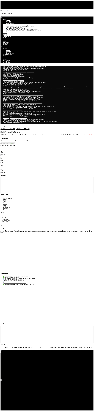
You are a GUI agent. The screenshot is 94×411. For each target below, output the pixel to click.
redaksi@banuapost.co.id (54, 359)
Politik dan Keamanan (80, 231)
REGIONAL (8, 51)
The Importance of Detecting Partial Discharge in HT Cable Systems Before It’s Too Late (23, 95)
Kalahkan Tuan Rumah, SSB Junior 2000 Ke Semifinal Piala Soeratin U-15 (20, 115)
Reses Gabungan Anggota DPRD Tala (12, 73)
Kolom (48, 231)
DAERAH (8, 50)
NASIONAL (8, 22)
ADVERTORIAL (6, 42)
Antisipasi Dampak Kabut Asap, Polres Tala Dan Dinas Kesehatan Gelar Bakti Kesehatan (23, 119)
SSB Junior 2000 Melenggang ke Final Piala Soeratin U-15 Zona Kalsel (19, 107)
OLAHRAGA (6, 58)
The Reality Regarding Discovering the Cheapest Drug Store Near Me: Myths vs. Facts (22, 103)
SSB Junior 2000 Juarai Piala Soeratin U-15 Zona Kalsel (16, 84)
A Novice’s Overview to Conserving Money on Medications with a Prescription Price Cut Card (24, 114)
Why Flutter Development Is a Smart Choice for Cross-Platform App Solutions (20, 101)
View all (5, 31)
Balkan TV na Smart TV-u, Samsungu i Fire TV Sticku (15, 89)
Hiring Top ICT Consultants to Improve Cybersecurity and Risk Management (20, 104)
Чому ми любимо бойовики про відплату (12, 67)
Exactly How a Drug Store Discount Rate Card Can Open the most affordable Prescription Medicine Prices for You (28, 106)
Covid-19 (11, 231)
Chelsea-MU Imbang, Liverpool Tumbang (15, 129)
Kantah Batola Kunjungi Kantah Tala (11, 75)
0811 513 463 (44, 359)
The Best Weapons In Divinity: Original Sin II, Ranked (15, 118)
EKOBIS (5, 57)
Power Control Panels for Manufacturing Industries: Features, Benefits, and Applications (23, 97)
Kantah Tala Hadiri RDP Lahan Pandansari (13, 74)
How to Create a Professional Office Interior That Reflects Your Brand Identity (20, 96)
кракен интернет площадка (9, 112)
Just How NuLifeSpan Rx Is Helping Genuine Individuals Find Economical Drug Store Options (24, 66)
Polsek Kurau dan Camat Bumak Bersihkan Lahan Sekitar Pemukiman (19, 120)
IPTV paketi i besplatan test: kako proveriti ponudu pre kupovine (17, 83)
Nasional (65, 231)
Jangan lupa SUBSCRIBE (12, 145)
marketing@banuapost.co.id (47, 360)
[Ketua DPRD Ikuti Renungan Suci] (14, 27)
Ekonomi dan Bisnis (25, 231)
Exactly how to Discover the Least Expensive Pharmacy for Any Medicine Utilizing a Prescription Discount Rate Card (29, 111)
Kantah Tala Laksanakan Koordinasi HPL (12, 110)
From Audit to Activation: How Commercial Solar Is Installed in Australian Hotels (21, 98)
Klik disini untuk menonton (6, 143)
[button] (47, 147)
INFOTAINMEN (5, 44)
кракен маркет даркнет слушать (10, 105)
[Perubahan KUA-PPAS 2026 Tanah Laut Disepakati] (18, 25)
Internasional (43, 231)
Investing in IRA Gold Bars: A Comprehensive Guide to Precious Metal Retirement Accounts (23, 68)
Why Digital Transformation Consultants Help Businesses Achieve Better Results (21, 99)
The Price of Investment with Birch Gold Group (13, 81)
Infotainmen (38, 231)
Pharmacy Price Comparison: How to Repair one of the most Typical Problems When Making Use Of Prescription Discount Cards (32, 121)
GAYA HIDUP (5, 43)
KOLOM (4, 41)
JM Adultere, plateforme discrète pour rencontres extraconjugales (17, 113)
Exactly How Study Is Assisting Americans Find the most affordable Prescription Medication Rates (25, 82)
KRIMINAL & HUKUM (7, 36)
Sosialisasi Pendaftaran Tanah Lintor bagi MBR (14, 76)
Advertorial (2, 231)
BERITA (5, 48)
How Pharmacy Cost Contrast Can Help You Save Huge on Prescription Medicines (22, 91)
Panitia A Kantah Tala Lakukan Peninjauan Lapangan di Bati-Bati (18, 78)
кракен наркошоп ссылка (9, 123)
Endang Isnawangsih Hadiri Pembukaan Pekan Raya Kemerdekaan (21, 30)
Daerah (16, 231)
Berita (7, 231)
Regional (89, 231)
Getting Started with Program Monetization (12, 122)
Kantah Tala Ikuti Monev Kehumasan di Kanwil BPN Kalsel (16, 116)
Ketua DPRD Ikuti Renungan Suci (13, 28)
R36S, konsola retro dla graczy (10, 93)
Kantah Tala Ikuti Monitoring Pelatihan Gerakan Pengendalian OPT (18, 108)
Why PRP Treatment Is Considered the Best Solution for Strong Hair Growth (20, 100)
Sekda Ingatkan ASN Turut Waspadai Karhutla (13, 80)
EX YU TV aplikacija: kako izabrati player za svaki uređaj (16, 85)
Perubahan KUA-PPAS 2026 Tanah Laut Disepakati (17, 26)
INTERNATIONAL (10, 23)
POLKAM (4, 37)
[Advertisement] (24, 19)
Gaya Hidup (34, 231)
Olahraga (13, 131)
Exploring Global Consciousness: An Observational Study (16, 92)
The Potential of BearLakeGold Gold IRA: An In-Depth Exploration (18, 77)
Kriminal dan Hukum (55, 231)
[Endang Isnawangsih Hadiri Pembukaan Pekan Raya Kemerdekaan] (22, 29)
